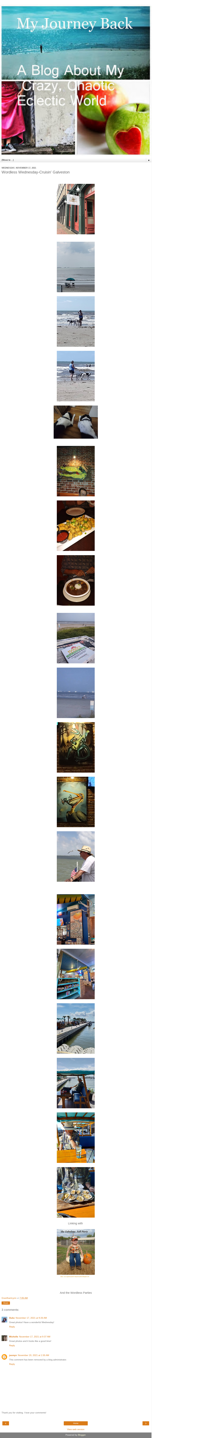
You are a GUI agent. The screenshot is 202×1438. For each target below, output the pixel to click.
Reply (12, 1326)
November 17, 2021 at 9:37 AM (34, 1336)
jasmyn (13, 1355)
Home (75, 1423)
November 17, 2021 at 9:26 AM (31, 1318)
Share (5, 1303)
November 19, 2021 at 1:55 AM (33, 1355)
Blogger (82, 1435)
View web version (75, 1429)
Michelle (13, 1336)
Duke (12, 1318)
